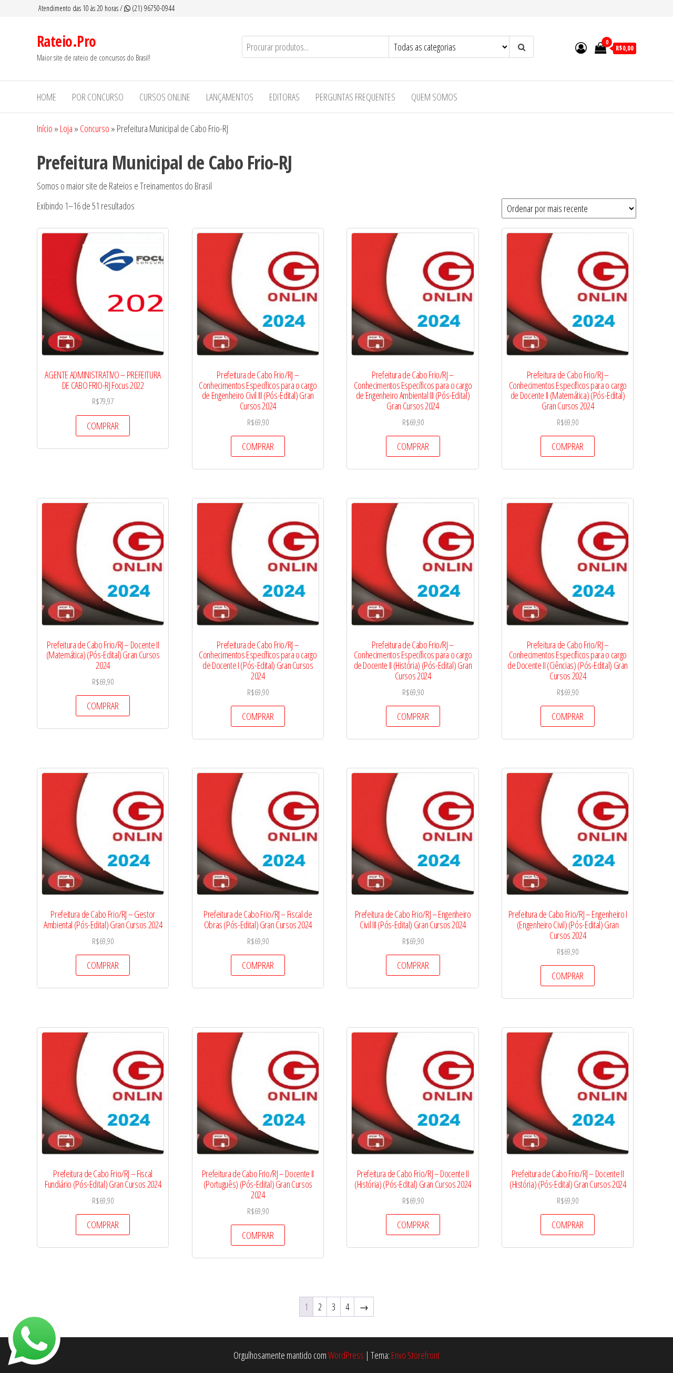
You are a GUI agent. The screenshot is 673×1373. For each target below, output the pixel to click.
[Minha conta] (581, 47)
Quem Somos (434, 97)
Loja (66, 128)
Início (45, 128)
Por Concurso (98, 97)
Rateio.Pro (66, 41)
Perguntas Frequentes (355, 97)
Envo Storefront (415, 1355)
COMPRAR (103, 425)
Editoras (284, 97)
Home (46, 97)
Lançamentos (229, 97)
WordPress (346, 1355)
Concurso (94, 128)
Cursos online (164, 97)
